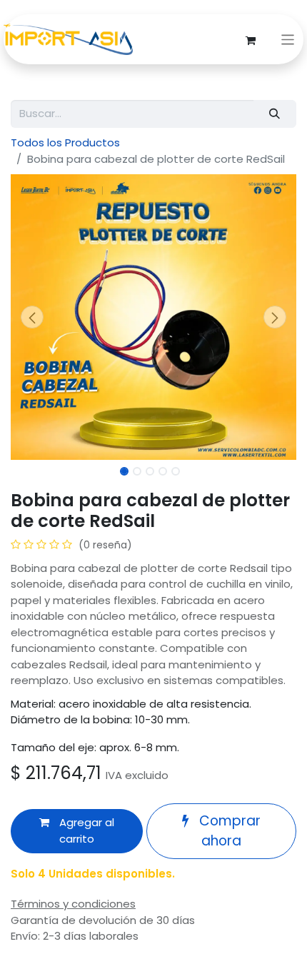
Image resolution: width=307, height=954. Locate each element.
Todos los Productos (65, 142)
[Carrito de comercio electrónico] (250, 39)
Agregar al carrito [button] (85, 830)
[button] (32, 317)
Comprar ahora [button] (228, 830)
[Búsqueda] (274, 114)
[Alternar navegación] (288, 40)
